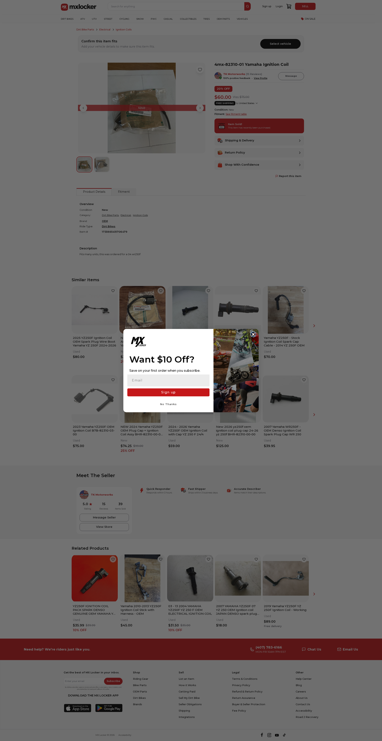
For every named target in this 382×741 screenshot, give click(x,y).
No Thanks (168, 404)
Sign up (168, 392)
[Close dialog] (253, 334)
